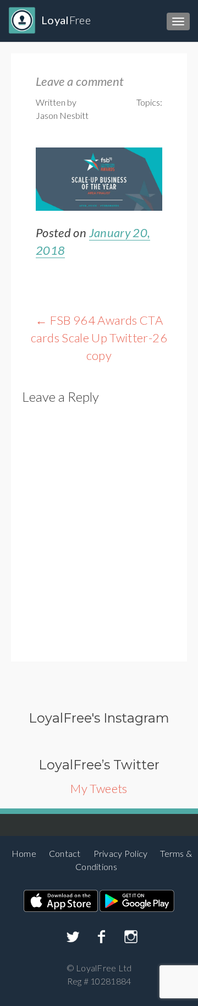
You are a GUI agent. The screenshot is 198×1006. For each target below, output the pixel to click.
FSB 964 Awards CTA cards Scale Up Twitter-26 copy (99, 338)
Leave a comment (80, 81)
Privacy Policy (121, 853)
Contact (65, 853)
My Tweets (98, 788)
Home (24, 853)
